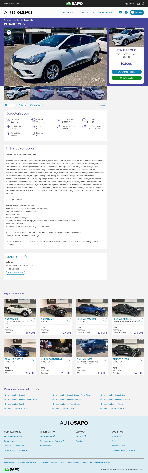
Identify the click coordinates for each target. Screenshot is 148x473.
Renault (19, 20)
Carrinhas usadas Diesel (63, 408)
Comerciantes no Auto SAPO (123, 450)
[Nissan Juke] (56, 308)
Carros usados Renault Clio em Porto (21, 399)
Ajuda (114, 441)
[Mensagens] (120, 12)
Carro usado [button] (85, 12)
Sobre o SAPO (9, 462)
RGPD (62, 462)
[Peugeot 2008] (128, 348)
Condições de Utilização (27, 462)
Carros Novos (9, 441)
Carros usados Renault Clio (113, 395)
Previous (9, 57)
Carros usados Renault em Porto (115, 399)
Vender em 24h (46, 436)
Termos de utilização (120, 446)
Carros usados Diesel (14, 404)
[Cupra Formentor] (56, 348)
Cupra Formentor (51, 360)
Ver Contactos (15, 272)
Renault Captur (14, 360)
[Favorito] (8, 32)
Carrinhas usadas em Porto (113, 408)
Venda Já (80, 436)
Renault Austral (86, 320)
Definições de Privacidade (100, 462)
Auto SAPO (116, 436)
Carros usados (9, 20)
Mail (12, 3)
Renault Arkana (126, 320)
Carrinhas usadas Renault (16, 408)
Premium (80, 441)
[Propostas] (126, 12)
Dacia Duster (88, 361)
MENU (6, 3)
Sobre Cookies (73, 462)
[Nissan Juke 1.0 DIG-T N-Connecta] (20, 308)
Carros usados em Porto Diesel (66, 404)
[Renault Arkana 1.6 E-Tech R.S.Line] (128, 308)
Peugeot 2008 (121, 360)
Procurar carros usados (13, 436)
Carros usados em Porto (112, 404)
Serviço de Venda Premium (51, 441)
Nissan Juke (18, 321)
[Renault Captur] (20, 348)
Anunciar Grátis (106, 12)
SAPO (12, 469)
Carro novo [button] (67, 12)
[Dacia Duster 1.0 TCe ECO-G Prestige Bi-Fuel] (92, 348)
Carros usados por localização (16, 450)
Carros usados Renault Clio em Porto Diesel (72, 395)
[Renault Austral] (92, 308)
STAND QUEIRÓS (17, 257)
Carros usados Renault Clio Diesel (68, 399)
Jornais (18, 3)
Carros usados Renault (15, 395)
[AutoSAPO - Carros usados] (18, 12)
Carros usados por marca (14, 446)
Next (102, 57)
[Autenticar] (138, 4)
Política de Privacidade (48, 462)
